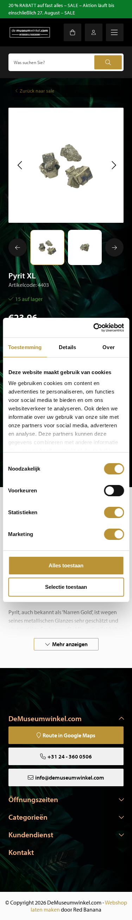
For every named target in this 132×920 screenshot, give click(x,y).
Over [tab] (108, 347)
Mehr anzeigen (70, 644)
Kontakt (21, 852)
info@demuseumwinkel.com (69, 777)
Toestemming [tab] (25, 347)
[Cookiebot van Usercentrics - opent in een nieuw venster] (94, 327)
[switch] (114, 490)
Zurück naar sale (37, 91)
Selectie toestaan (66, 587)
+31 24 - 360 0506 (70, 756)
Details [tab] (67, 347)
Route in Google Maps (69, 735)
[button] (19, 165)
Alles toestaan (66, 565)
